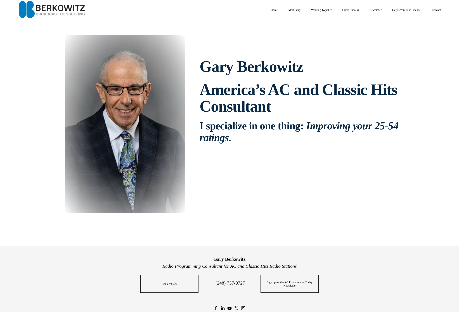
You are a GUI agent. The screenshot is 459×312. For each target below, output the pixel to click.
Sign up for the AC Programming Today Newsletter (289, 284)
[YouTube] (229, 308)
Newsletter (375, 9)
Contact (436, 9)
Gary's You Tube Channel (406, 9)
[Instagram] (243, 308)
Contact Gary (169, 283)
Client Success (350, 9)
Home (274, 9)
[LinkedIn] (223, 308)
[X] (236, 308)
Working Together (321, 9)
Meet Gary (294, 9)
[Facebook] (216, 308)
